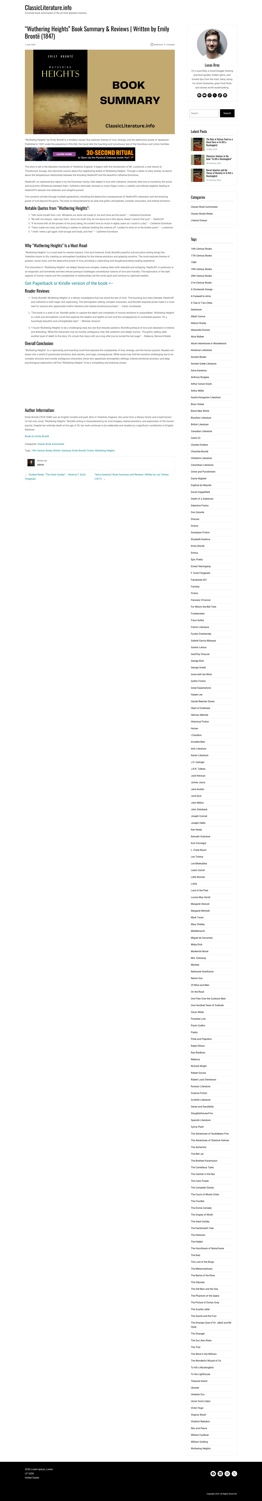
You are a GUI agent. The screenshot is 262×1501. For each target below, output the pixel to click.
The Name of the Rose (203, 1275)
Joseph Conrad (199, 816)
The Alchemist (198, 1147)
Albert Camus (198, 316)
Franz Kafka (197, 620)
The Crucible (197, 1201)
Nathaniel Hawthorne (202, 971)
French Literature (200, 627)
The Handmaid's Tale (202, 1228)
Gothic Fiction (198, 681)
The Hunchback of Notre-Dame (207, 1248)
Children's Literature (201, 458)
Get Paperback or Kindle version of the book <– (69, 283)
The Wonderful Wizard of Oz (206, 1360)
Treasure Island (199, 1381)
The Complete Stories (202, 1187)
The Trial (195, 1347)
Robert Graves (198, 1072)
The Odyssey (198, 1282)
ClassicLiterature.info (48, 7)
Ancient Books (198, 357)
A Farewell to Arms (201, 296)
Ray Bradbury (198, 1052)
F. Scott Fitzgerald (200, 573)
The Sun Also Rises (201, 1340)
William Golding (199, 1441)
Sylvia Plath (197, 1126)
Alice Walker (197, 336)
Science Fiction (199, 1093)
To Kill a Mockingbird (202, 1367)
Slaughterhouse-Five (202, 1113)
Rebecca (195, 1059)
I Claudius (196, 735)
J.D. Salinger (197, 762)
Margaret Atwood (200, 904)
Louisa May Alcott (200, 897)
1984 (193, 262)
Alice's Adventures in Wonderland (208, 343)
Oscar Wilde (197, 1012)
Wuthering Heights (105, 450)
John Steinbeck (199, 809)
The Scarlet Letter (200, 1309)
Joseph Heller (198, 823)
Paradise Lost (198, 1018)
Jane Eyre (196, 795)
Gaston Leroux (199, 647)
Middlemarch (198, 931)
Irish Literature (198, 748)
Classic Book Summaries (50, 444)
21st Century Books (201, 282)
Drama (194, 525)
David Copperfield (200, 492)
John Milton (197, 802)
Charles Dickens (199, 444)
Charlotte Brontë (199, 451)
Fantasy (195, 586)
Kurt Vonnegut (198, 843)
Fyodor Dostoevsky (201, 633)
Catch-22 (195, 438)
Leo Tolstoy (197, 856)
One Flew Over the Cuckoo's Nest (208, 998)
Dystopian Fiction (200, 532)
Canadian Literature (201, 431)
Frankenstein (198, 613)
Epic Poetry (197, 559)
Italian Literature (199, 755)
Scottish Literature (200, 1099)
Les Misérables (199, 863)
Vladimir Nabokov (200, 1421)
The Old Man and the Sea (204, 1289)
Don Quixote (197, 512)
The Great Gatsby (200, 1221)
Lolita (194, 883)
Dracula (195, 519)
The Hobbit (197, 1241)
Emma (194, 552)
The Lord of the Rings (202, 1261)
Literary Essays (199, 220)
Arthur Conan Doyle (201, 383)
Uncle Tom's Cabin (200, 1401)
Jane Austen (197, 789)
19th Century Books (41, 450)
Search (227, 113)
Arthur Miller (197, 390)
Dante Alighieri (199, 478)
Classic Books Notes (202, 213)
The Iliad (195, 1255)
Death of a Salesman (202, 498)
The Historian (198, 1235)
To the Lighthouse (200, 1374)
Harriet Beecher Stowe (202, 701)
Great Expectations (201, 687)
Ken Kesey (196, 829)
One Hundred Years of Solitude (207, 1005)
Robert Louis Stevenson (203, 1079)
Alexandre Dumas (200, 329)
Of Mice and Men (200, 985)
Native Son (197, 978)
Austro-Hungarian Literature (205, 397)
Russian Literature (200, 1086)
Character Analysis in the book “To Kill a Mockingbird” (219, 158)
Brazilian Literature (201, 417)
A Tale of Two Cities (201, 302)
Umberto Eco (198, 1394)
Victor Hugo (197, 1407)
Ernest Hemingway (201, 566)
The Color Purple (200, 1180)
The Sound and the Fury (204, 1316)
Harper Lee (196, 694)
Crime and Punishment (203, 471)
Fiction (90, 450)
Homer (194, 728)
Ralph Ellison (198, 1045)
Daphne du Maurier (201, 485)
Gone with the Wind (201, 674)
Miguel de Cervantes (202, 937)
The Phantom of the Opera (205, 1295)
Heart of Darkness (200, 708)
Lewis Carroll (198, 870)
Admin (40, 464)
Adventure (196, 309)
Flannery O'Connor (201, 600)
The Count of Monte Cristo (205, 1194)
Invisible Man (198, 741)
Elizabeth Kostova (200, 539)
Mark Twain (197, 917)
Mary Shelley (198, 924)
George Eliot (197, 660)
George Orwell (198, 667)
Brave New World (200, 410)
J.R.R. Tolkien (198, 768)
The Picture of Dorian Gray (205, 1302)
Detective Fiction (200, 505)
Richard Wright (199, 1066)
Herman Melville (199, 715)
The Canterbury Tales (202, 1167)
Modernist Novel (199, 951)
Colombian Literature (202, 465)
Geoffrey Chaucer (200, 654)
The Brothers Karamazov (204, 1160)
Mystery (195, 964)
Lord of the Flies (199, 890)
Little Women (198, 877)
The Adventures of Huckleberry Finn (210, 1133)
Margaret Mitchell (200, 910)
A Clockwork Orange (201, 289)
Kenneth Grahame (200, 836)
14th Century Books (201, 248)
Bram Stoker (197, 404)
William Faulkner (200, 1435)
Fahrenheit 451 (199, 579)
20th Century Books (201, 275)
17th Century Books (201, 255)
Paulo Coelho (198, 1025)
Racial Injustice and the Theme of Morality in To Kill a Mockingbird (219, 173)
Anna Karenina (199, 370)
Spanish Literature (200, 1120)
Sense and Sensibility (202, 1106)
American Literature (201, 350)
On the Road (197, 991)
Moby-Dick (196, 944)
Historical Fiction (200, 721)
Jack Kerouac (198, 775)
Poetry (194, 1032)
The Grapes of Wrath (202, 1214)
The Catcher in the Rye (203, 1174)
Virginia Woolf (198, 1414)
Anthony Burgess (200, 377)
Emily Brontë (79, 450)
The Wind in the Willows (204, 1354)
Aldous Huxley (198, 323)
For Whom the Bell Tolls (203, 606)
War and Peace (199, 1428)
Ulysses (195, 1387)
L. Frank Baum (199, 850)
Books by (37, 436)
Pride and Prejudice (201, 1039)
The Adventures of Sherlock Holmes (210, 1140)
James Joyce (198, 782)
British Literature (62, 450)
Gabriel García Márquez (203, 640)
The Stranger (198, 1333)
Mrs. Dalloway (198, 958)
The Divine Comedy (201, 1208)
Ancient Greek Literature (203, 363)
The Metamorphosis (201, 1268)
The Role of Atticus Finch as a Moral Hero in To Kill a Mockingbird (219, 142)
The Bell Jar (197, 1153)
